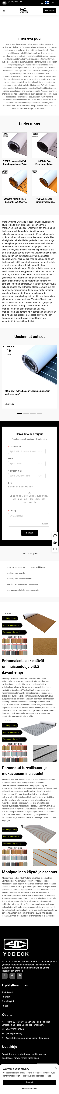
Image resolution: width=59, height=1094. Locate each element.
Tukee (5, 1006)
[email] (55, 549)
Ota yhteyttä (8, 1001)
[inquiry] (55, 535)
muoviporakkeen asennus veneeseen (22, 584)
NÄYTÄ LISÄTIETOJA (15, 145)
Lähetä (29, 532)
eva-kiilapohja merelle (16, 573)
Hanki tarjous (50, 11)
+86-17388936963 (15, 1029)
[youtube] (12, 976)
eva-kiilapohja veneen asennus (19, 579)
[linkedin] (19, 976)
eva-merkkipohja (38, 567)
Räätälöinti (7, 992)
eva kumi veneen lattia (16, 567)
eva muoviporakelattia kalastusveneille (23, 590)
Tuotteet (6, 997)
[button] (19, 413)
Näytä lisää (9, 404)
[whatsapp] (55, 542)
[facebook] (5, 976)
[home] (24, 10)
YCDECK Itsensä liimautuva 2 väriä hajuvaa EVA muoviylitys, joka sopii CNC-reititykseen (44, 201)
